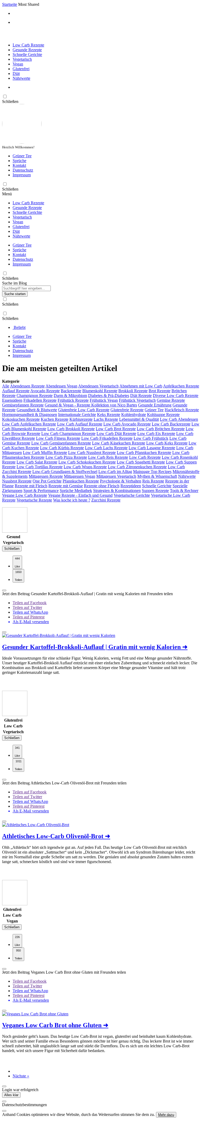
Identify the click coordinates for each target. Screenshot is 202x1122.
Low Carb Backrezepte (171, 424)
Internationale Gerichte (77, 414)
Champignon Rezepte (35, 395)
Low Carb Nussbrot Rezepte (92, 452)
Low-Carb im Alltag (115, 471)
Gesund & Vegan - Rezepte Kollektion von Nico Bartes (91, 405)
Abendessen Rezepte (27, 386)
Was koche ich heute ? (71, 500)
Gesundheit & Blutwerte (37, 410)
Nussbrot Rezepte (17, 481)
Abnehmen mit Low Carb (140, 386)
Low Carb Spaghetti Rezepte (141, 462)
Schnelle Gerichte (27, 54)
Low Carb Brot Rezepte (116, 429)
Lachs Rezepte (106, 419)
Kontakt (19, 165)
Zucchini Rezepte (105, 500)
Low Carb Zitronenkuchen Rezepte (137, 467)
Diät (16, 73)
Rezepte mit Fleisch (31, 486)
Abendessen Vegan (61, 386)
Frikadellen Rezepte (40, 400)
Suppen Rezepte (155, 490)
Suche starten (15, 294)
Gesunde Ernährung (154, 405)
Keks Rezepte (108, 414)
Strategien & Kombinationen (117, 490)
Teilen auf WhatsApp (30, 612)
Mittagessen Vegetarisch (116, 476)
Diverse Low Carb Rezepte (175, 395)
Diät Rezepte (141, 395)
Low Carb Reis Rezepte (108, 457)
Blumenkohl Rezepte (99, 391)
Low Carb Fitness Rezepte (58, 438)
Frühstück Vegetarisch (137, 400)
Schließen (11, 549)
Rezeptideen (130, 486)
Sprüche (19, 160)
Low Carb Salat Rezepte (37, 462)
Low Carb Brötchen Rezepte (161, 429)
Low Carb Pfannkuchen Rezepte (144, 452)
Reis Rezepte (153, 481)
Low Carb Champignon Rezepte (68, 433)
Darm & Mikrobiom (70, 395)
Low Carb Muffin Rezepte (45, 452)
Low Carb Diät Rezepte (116, 433)
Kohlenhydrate (133, 414)
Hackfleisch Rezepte (182, 410)
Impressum (22, 175)
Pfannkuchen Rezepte (81, 481)
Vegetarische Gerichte (132, 495)
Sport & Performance (41, 490)
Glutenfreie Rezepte (127, 410)
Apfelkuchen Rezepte (181, 386)
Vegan (18, 64)
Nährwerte (21, 78)
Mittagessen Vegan (79, 476)
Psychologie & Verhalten (120, 481)
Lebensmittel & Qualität (139, 419)
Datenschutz (23, 170)
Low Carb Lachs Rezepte (106, 448)
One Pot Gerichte (47, 481)
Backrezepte (71, 391)
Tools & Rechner (184, 490)
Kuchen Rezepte (54, 419)
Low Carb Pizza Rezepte (66, 457)
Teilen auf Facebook (30, 602)
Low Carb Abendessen (179, 419)
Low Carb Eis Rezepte (156, 433)
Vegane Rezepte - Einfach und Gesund (80, 495)
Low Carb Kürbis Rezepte (62, 448)
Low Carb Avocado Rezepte (127, 424)
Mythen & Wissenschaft (157, 476)
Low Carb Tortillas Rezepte (40, 467)
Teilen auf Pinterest (28, 617)
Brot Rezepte (159, 391)
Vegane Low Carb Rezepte (24, 495)
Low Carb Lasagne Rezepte (152, 448)
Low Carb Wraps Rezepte (85, 467)
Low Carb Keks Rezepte (167, 443)
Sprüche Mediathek (76, 490)
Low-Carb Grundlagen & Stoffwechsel (64, 471)
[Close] (4, 1101)
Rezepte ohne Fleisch (101, 486)
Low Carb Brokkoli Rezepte (71, 429)
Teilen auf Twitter (27, 607)
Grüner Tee (22, 156)
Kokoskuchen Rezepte (21, 419)
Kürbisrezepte (81, 419)
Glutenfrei (21, 69)
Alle (5, 386)
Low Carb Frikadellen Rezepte (107, 438)
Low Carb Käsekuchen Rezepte (118, 443)
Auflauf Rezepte (15, 391)
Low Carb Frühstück (151, 438)
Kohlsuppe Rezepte (163, 414)
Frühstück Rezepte (73, 400)
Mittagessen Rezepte (46, 476)
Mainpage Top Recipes (152, 471)
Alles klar (11, 1095)
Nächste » (21, 1076)
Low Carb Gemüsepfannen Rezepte (61, 443)
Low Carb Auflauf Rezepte (79, 424)
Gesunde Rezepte (27, 50)
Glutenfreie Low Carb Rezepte (83, 410)
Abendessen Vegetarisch (98, 386)
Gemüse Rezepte (171, 400)
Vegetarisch (22, 59)
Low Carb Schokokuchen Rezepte (87, 462)
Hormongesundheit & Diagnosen (29, 414)
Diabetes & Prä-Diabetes (108, 395)
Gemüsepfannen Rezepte (23, 405)
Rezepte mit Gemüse (65, 486)
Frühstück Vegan (104, 400)
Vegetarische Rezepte (34, 500)
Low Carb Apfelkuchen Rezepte (29, 424)
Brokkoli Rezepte (133, 391)
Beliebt (19, 327)
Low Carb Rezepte (28, 45)
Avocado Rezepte (45, 391)
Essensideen (12, 400)
